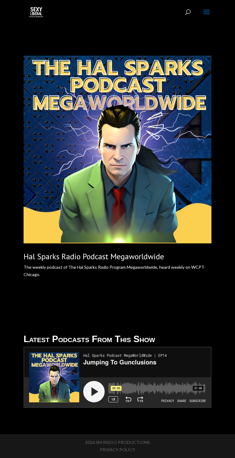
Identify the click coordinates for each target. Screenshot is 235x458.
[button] (117, 282)
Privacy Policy (117, 449)
